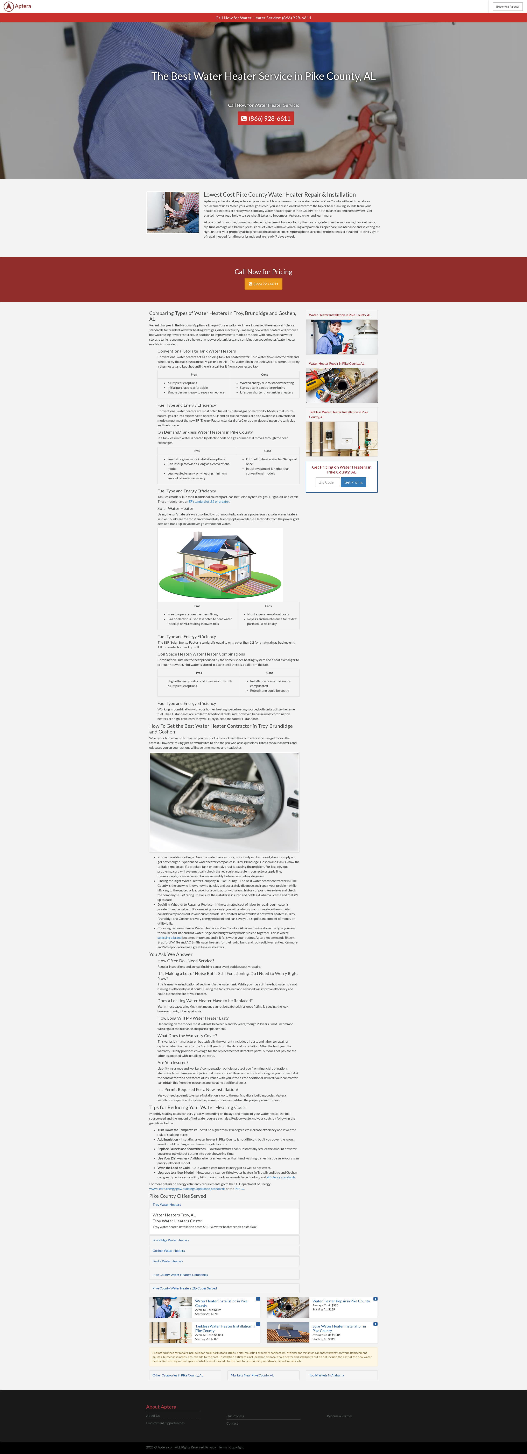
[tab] (224, 1204)
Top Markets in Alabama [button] (326, 1375)
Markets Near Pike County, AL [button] (252, 1375)
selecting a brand (169, 937)
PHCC (239, 1189)
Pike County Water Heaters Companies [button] (180, 1274)
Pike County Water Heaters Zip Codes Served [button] (185, 1288)
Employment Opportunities (165, 1423)
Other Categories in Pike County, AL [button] (178, 1375)
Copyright (236, 1447)
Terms (222, 1447)
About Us (153, 1415)
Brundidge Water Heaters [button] (171, 1240)
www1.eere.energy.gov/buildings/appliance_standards (187, 1189)
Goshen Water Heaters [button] (169, 1250)
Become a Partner (507, 6)
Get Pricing (353, 482)
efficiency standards (281, 1177)
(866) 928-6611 (296, 17)
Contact (232, 1423)
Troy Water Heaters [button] (167, 1204)
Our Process (235, 1416)
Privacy (210, 1447)
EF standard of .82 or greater (209, 501)
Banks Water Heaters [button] (168, 1261)
